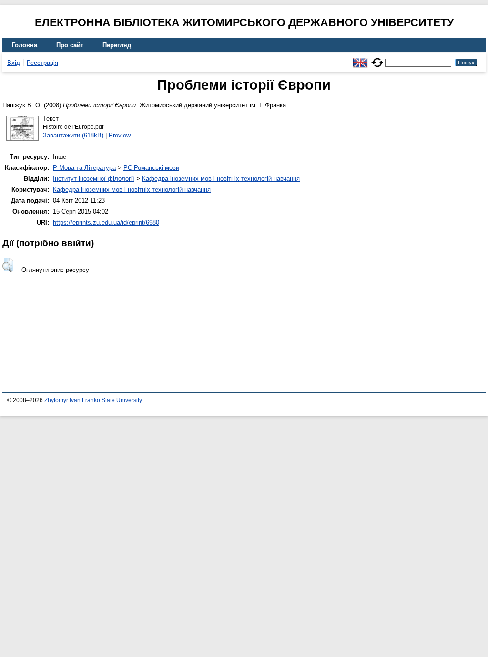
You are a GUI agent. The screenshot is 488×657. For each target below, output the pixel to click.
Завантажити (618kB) (73, 135)
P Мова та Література (84, 167)
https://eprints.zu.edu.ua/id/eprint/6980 (106, 222)
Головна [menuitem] (24, 45)
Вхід (13, 62)
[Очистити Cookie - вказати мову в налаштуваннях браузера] (377, 58)
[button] (7, 265)
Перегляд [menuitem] (116, 45)
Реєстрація (42, 62)
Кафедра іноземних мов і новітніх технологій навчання (221, 178)
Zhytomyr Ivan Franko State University (93, 400)
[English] (360, 58)
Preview (120, 135)
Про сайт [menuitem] (69, 45)
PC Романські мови (151, 167)
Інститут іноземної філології (93, 178)
